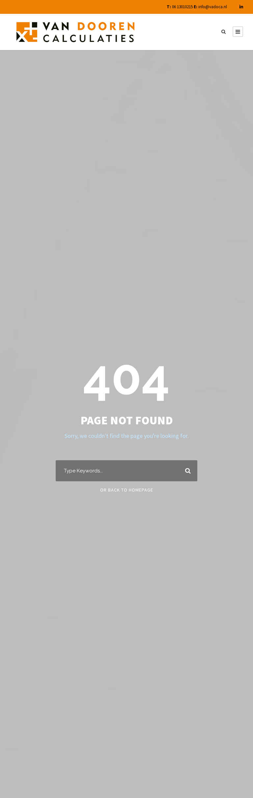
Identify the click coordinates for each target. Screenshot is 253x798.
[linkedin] (241, 7)
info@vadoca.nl (212, 7)
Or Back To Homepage (126, 490)
